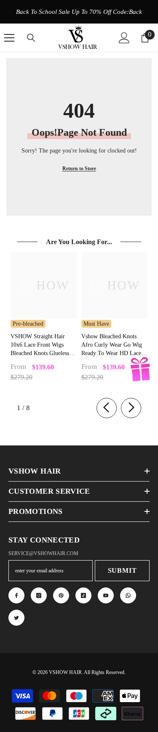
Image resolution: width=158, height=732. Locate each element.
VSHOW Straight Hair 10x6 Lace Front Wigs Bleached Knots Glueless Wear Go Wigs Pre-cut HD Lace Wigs (43, 345)
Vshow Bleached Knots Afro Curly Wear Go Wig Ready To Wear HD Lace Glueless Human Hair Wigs (113, 345)
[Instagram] (39, 595)
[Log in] (124, 37)
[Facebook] (16, 595)
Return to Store (79, 168)
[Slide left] (106, 408)
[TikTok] (83, 595)
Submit (122, 570)
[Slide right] (131, 408)
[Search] (31, 38)
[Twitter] (16, 618)
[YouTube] (106, 595)
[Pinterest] (61, 595)
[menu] (9, 38)
